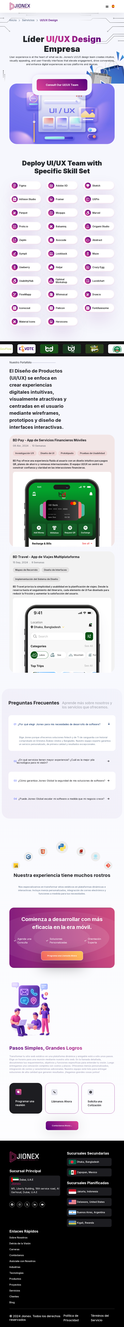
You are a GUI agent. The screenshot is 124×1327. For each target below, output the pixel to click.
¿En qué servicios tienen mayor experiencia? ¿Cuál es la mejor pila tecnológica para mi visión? (54, 761)
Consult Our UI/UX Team (62, 84)
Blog (12, 1302)
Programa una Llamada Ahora (62, 956)
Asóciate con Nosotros (22, 1261)
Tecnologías (16, 1272)
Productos (15, 1278)
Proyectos (15, 1284)
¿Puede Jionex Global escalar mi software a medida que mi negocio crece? (59, 798)
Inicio (13, 20)
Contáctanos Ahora (62, 1125)
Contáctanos (16, 1255)
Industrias (14, 1267)
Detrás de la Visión (20, 1243)
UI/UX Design (49, 20)
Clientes (14, 1296)
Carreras (14, 1249)
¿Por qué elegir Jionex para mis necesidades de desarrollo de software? (57, 724)
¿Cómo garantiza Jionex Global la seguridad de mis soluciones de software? (59, 780)
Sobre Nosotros (18, 1237)
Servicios (28, 20)
